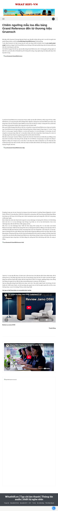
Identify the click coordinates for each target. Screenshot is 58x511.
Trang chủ (6, 503)
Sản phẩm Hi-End (14, 503)
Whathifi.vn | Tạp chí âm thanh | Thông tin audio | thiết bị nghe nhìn (29, 498)
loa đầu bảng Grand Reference (26, 41)
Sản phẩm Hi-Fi (23, 503)
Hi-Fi (30, 503)
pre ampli (49, 43)
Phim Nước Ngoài (49, 503)
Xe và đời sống (40, 503)
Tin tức (34, 503)
